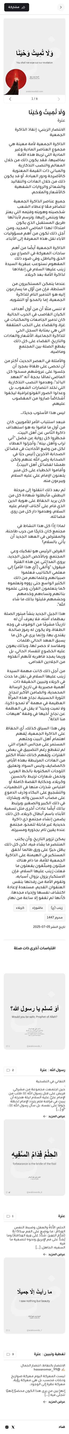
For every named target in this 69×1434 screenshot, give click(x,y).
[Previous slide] (59, 99)
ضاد (62, 1427)
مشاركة (13, 7)
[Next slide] (10, 99)
